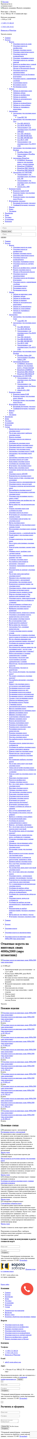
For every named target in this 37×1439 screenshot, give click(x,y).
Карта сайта (5, 1284)
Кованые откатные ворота (14, 1329)
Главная (7, 1293)
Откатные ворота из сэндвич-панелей (18, 1335)
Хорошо (20, 1379)
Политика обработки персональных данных (20, 1317)
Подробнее (23, 1260)
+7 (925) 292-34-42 (7, 27)
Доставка (8, 1301)
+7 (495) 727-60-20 (7, 23)
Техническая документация (14, 1310)
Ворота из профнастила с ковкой (16, 1337)
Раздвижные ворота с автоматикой (13, 1132)
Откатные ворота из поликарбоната (17, 1333)
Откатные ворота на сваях (14, 1325)
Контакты (8, 1305)
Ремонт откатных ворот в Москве (17, 1339)
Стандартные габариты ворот (11, 1203)
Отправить (5, 1252)
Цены (7, 1299)
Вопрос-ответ (9, 1315)
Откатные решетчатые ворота (15, 1331)
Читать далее (5, 1152)
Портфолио (9, 1297)
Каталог (8, 1295)
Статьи (7, 1307)
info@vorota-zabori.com (13, 1362)
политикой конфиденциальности (14, 1378)
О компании (9, 1303)
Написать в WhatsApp (8, 30)
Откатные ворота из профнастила (17, 1327)
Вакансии (8, 1313)
